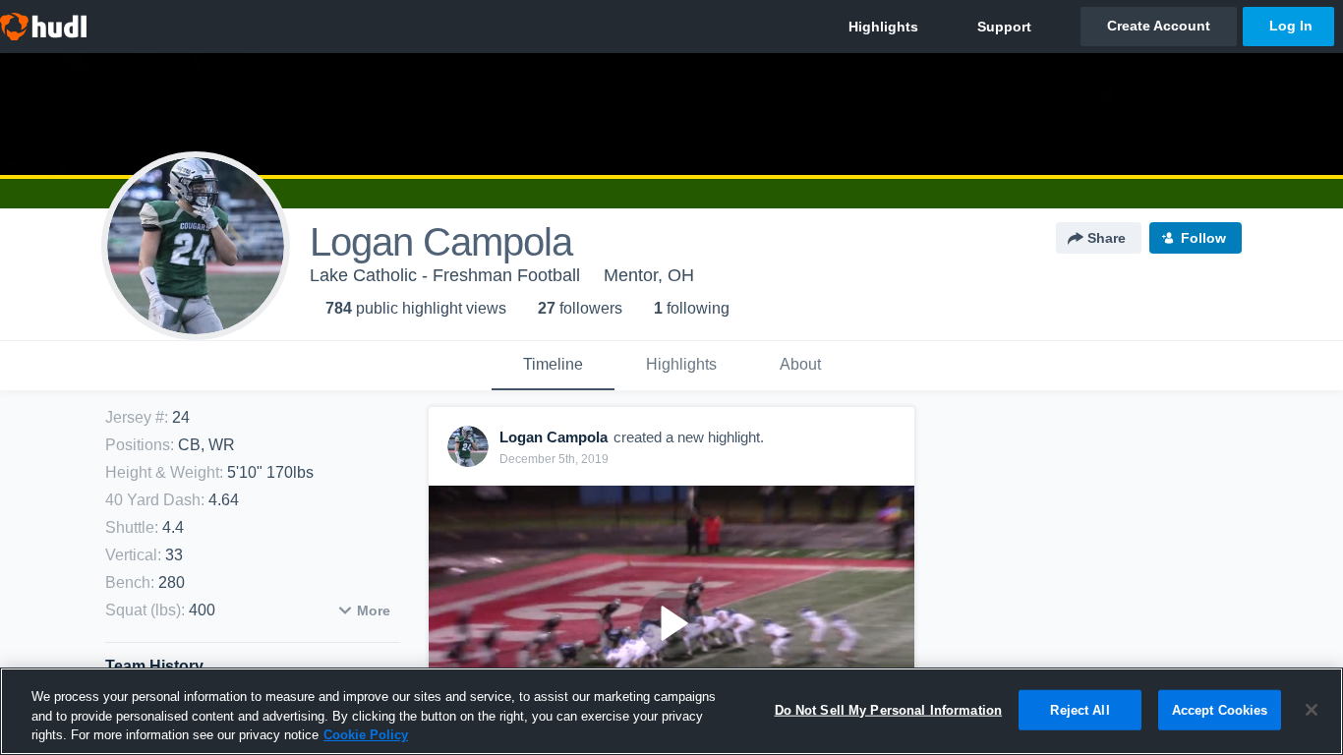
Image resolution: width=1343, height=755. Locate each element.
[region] (671, 711)
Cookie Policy (365, 734)
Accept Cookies (1220, 709)
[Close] (1311, 709)
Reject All (1079, 709)
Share (1106, 238)
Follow (1203, 238)
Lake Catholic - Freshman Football (445, 275)
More (373, 610)
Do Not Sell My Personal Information (889, 709)
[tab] (553, 365)
